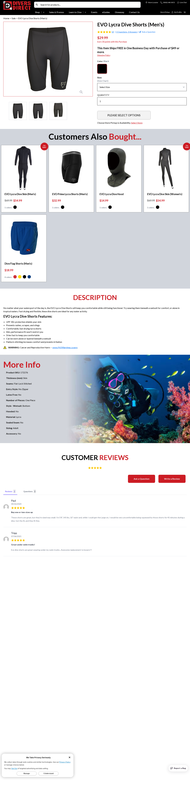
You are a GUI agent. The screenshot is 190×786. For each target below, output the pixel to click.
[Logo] (18, 8)
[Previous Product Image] (13, 59)
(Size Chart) (102, 80)
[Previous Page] (5, 111)
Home (6, 18)
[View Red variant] (15, 277)
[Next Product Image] (82, 59)
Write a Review (172, 478)
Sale (14, 18)
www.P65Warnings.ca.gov (64, 347)
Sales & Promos (56, 12)
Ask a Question (141, 478)
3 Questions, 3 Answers (126, 32)
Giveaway (119, 12)
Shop (37, 12)
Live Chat (183, 2)
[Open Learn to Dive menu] (85, 12)
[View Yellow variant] (20, 277)
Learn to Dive (75, 12)
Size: (99, 77)
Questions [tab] (29, 491)
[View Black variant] (15, 207)
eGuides (106, 12)
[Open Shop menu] (43, 12)
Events (94, 12)
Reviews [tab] (10, 491)
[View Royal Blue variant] (29, 277)
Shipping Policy (103, 55)
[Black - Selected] (102, 69)
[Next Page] (90, 111)
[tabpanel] (95, 526)
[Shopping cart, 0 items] (185, 12)
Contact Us (134, 12)
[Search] (36, 5)
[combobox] (89, 5)
